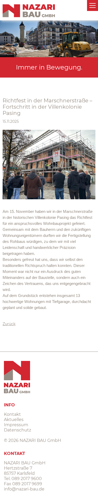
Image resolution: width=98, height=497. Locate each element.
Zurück (9, 323)
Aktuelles (14, 419)
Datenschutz (17, 430)
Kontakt (12, 414)
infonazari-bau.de (24, 489)
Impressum (16, 424)
